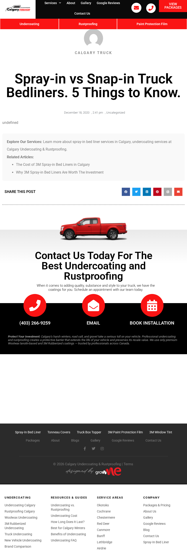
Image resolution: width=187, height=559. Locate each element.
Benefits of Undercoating (68, 534)
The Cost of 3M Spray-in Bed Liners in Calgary (53, 164)
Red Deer (103, 523)
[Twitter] (93, 448)
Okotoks (103, 505)
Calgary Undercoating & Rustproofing (93, 464)
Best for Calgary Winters (68, 528)
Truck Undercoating (18, 534)
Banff (101, 536)
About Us (149, 511)
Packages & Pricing (156, 505)
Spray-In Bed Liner (156, 542)
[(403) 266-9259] (151, 8)
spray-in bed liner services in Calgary (102, 142)
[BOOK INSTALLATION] (152, 305)
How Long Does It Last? (68, 522)
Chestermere (106, 517)
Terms (128, 464)
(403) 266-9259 (34, 323)
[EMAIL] (93, 305)
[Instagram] (102, 448)
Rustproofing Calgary (20, 511)
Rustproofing (88, 24)
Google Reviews (154, 523)
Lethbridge (104, 542)
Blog (146, 530)
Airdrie (101, 548)
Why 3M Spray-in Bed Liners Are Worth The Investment (60, 172)
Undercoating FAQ (64, 540)
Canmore (103, 530)
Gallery (148, 517)
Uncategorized (115, 112)
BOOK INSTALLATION (152, 323)
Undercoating (29, 24)
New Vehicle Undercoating (23, 540)
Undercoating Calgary (20, 505)
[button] (126, 192)
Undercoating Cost (64, 515)
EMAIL (93, 323)
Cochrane (104, 511)
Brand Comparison (18, 546)
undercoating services (149, 142)
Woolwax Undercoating (21, 517)
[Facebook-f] (85, 448)
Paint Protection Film (152, 24)
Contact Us (82, 13)
